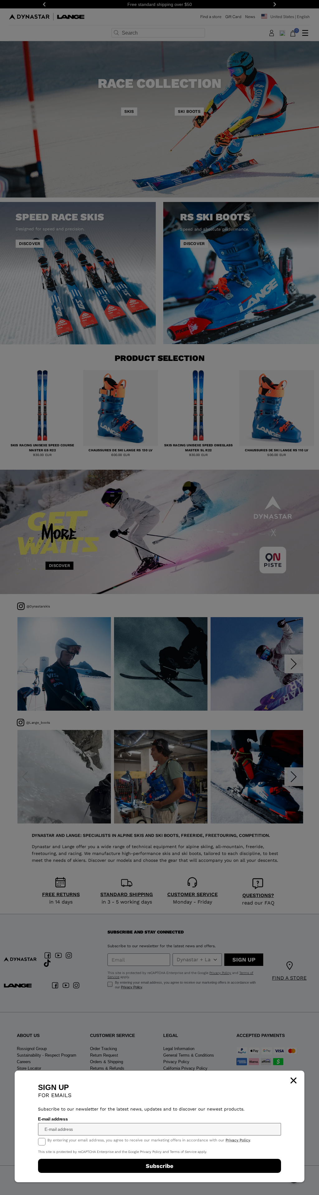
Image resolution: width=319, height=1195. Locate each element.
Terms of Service (183, 1152)
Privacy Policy (238, 1140)
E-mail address (53, 1118)
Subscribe (159, 1166)
